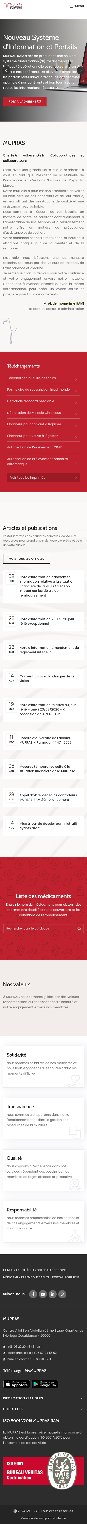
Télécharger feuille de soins (44, 1270)
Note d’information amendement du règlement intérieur (49, 650)
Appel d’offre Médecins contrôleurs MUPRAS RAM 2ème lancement (48, 797)
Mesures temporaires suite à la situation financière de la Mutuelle (47, 768)
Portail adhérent (22, 101)
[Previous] (6, 70)
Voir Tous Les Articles (26, 559)
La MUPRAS (11, 1270)
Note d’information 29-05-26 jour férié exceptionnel (46, 621)
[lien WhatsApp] (62, 1294)
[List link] (43, 379)
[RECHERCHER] (79, 928)
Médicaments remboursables (26, 1277)
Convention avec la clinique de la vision (46, 678)
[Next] (81, 70)
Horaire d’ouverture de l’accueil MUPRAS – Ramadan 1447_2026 (45, 740)
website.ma (58, 1518)
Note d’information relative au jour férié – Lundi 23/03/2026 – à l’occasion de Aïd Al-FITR (47, 709)
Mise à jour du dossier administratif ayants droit (48, 825)
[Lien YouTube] (43, 1294)
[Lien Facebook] (33, 1294)
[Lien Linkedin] (53, 1294)
